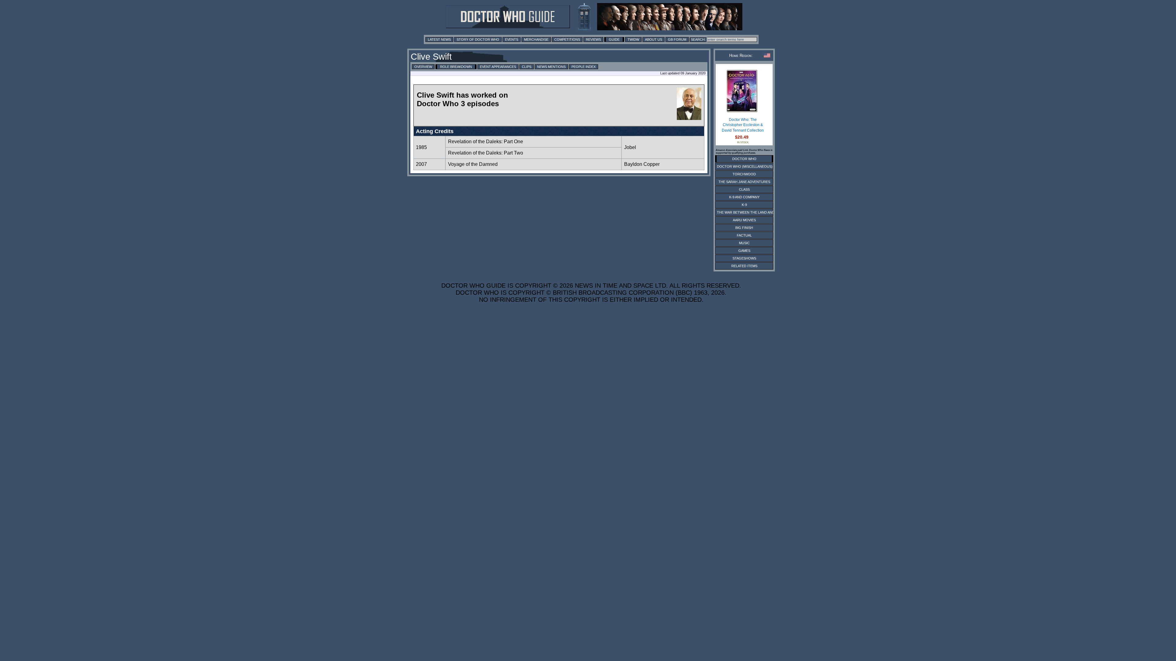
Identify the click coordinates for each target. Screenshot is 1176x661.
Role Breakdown (456, 67)
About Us (653, 39)
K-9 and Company (744, 197)
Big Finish (744, 228)
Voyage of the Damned (473, 164)
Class (744, 189)
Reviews (593, 39)
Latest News (439, 39)
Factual (744, 235)
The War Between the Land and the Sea (753, 212)
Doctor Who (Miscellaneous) (745, 166)
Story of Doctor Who (478, 39)
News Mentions (551, 67)
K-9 (744, 205)
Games (744, 250)
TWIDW (633, 39)
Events (511, 39)
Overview (423, 67)
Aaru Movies (744, 220)
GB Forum (677, 39)
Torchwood (744, 174)
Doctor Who (744, 159)
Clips (526, 67)
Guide (614, 39)
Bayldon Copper (642, 164)
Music (744, 243)
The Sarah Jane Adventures (744, 182)
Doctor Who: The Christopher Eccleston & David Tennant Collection (743, 125)
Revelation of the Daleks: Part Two (485, 152)
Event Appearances (498, 67)
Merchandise (536, 39)
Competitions (567, 39)
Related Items (744, 266)
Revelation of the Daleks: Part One (485, 141)
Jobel (630, 147)
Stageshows (744, 258)
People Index (583, 67)
